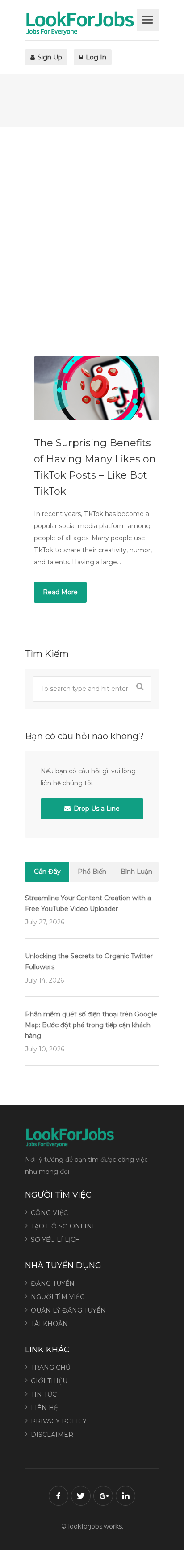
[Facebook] (58, 1496)
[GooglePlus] (103, 1496)
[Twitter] (81, 1496)
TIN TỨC (44, 1394)
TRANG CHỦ (51, 1368)
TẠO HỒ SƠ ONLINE (63, 1226)
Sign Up (49, 57)
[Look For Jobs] (79, 22)
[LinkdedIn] (125, 1496)
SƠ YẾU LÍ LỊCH (55, 1240)
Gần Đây (47, 872)
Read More (60, 592)
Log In (95, 57)
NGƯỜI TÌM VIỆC (57, 1297)
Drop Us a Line (96, 809)
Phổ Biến (92, 872)
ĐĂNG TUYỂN (53, 1283)
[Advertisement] (92, 242)
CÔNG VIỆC (49, 1213)
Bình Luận (136, 872)
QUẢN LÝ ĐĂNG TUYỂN (68, 1310)
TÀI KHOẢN (49, 1324)
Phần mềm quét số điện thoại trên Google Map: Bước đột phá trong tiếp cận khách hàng (91, 1025)
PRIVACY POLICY (59, 1421)
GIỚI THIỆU (49, 1381)
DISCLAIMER (52, 1435)
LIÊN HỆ (44, 1408)
